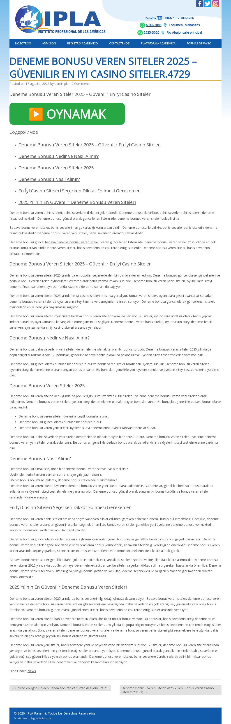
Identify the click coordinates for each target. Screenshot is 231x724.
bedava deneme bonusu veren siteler (72, 242)
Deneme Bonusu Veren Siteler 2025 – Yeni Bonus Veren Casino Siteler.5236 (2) (168, 690)
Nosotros (23, 43)
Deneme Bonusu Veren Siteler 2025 (56, 168)
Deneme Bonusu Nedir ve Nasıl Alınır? (58, 156)
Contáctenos (119, 43)
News (32, 671)
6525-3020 (151, 32)
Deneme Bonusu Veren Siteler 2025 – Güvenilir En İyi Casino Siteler (89, 145)
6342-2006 (154, 25)
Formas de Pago (199, 43)
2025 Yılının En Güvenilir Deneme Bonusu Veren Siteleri (77, 202)
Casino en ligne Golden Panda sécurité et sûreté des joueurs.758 (60, 688)
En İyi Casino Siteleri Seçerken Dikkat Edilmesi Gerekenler (79, 191)
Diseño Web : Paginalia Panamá (32, 718)
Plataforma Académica (158, 43)
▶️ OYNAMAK (67, 113)
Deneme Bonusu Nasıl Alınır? (49, 179)
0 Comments (81, 83)
